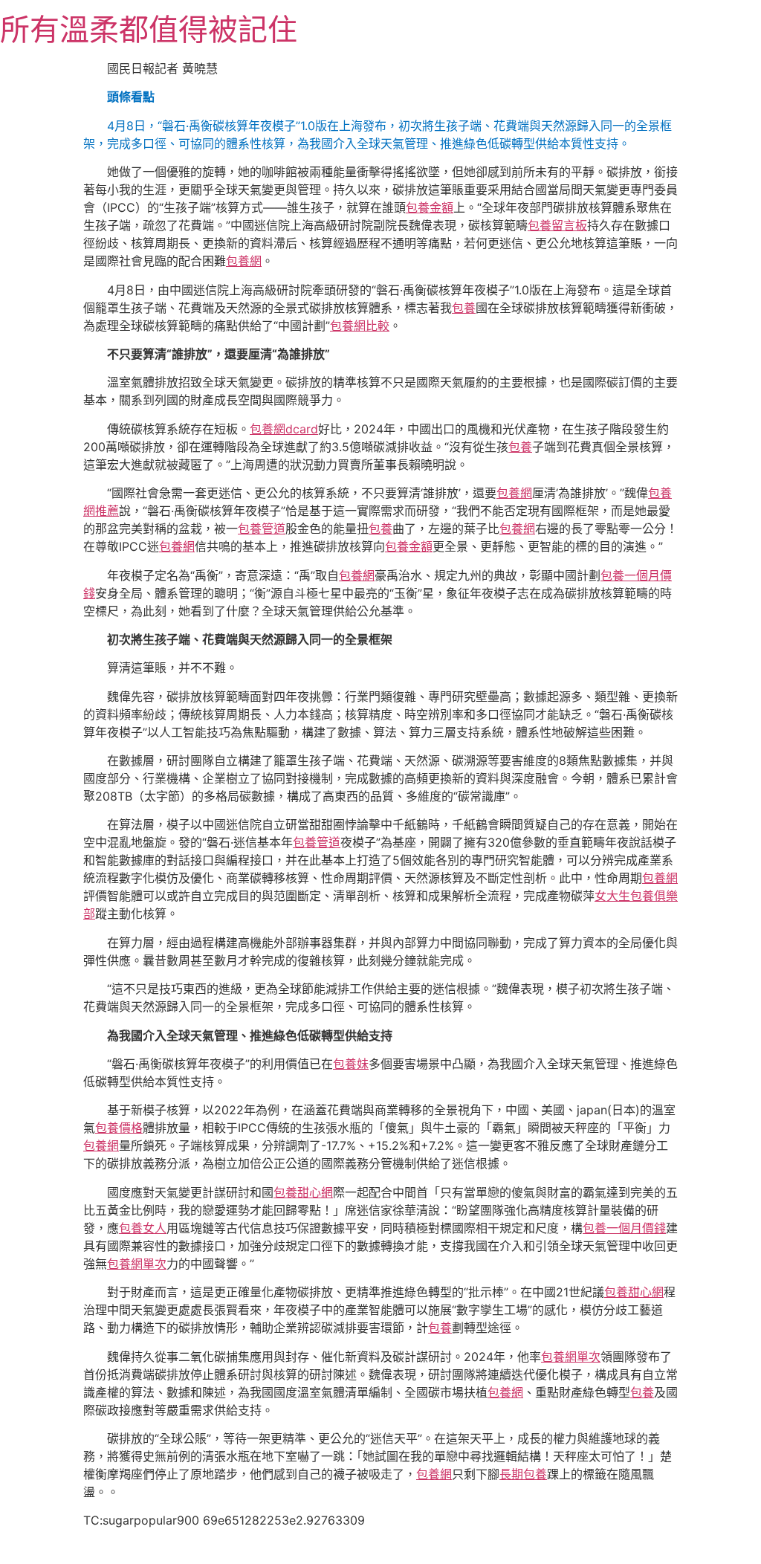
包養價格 (119, 1127)
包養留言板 (557, 225)
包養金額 (429, 207)
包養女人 (142, 1228)
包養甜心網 (303, 1192)
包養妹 (351, 1063)
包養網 (244, 260)
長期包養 (523, 1474)
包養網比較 (359, 325)
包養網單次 (136, 1263)
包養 (464, 307)
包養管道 (261, 528)
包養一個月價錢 (624, 1228)
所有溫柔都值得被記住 (148, 29)
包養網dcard (284, 428)
